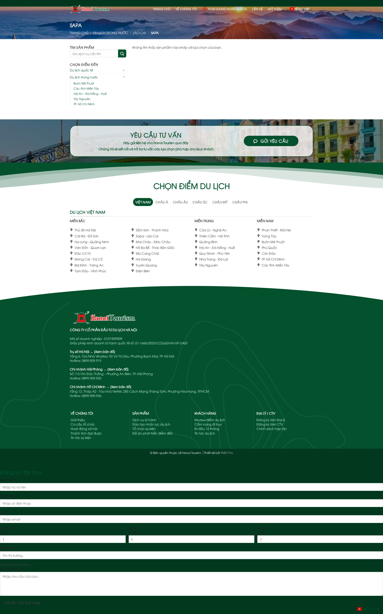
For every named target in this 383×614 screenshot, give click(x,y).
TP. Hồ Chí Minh (84, 104)
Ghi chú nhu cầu (12, 568)
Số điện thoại (10, 496)
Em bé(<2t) (261, 530)
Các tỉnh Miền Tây (86, 88)
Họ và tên (8, 480)
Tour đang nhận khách (227, 9)
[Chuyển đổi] (123, 70)
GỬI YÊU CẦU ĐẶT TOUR (22, 603)
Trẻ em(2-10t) (133, 530)
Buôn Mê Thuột (84, 83)
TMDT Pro (227, 453)
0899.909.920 (91, 378)
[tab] (143, 202)
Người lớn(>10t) (6, 530)
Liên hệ (257, 9)
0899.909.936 (91, 395)
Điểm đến (7, 548)
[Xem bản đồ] (104, 351)
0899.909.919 (91, 360)
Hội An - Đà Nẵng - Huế (90, 93)
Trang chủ (161, 9)
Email (4, 512)
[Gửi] (122, 53)
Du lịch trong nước (110, 33)
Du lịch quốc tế (81, 70)
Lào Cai (139, 33)
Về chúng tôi (186, 9)
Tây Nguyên (82, 99)
